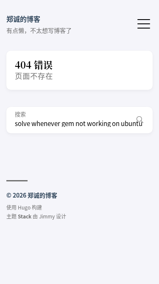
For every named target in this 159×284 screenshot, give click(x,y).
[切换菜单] (144, 23)
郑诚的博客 (23, 19)
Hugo (24, 207)
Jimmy (47, 216)
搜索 (20, 114)
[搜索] (140, 120)
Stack (24, 216)
